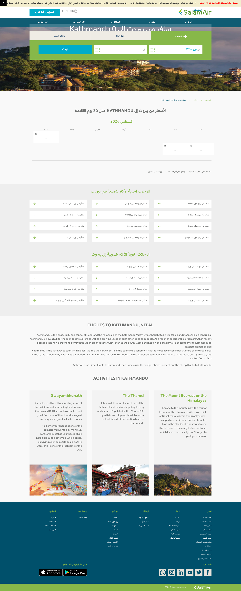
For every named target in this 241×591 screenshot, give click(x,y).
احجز (190, 22)
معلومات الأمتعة (174, 526)
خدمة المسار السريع (204, 559)
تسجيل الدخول (44, 12)
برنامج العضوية (144, 518)
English (67, 11)
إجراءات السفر (60, 36)
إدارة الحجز (120, 36)
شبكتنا (178, 522)
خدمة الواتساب (206, 551)
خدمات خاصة (175, 534)
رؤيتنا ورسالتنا (113, 522)
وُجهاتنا (177, 518)
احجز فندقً (145, 522)
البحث (65, 49)
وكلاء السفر (80, 22)
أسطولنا (115, 526)
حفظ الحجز (207, 546)
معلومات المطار (175, 538)
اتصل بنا (44, 22)
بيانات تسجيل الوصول (203, 542)
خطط (153, 22)
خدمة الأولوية (206, 538)
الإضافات (117, 22)
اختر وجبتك (207, 526)
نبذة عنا (115, 518)
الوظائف (115, 534)
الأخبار (116, 530)
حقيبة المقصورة (206, 555)
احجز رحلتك (207, 518)
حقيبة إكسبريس (205, 534)
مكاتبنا (53, 518)
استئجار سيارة (144, 526)
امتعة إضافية (206, 530)
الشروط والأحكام (112, 542)
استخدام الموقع (113, 546)
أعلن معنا (52, 530)
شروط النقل (114, 538)
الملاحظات (52, 522)
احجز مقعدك (206, 522)
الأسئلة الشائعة (50, 526)
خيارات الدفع (175, 530)
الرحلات (178, 36)
